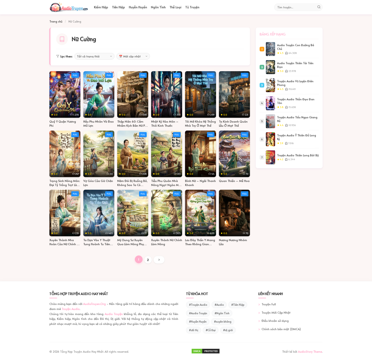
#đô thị (193, 330)
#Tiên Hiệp (237, 304)
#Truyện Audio (198, 304)
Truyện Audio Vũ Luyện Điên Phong (295, 83)
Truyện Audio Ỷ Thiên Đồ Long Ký (296, 137)
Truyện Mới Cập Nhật (276, 312)
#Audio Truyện (198, 313)
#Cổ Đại (211, 330)
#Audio (219, 304)
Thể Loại (175, 7)
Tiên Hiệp (118, 7)
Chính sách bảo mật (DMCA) (281, 329)
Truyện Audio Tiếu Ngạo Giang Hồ (297, 119)
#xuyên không (222, 321)
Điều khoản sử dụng (275, 321)
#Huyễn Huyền (198, 321)
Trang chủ (55, 21)
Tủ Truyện (192, 7)
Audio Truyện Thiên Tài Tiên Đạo (295, 64)
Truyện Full (269, 304)
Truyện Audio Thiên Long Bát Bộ (298, 155)
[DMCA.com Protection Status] (205, 353)
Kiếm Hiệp (101, 7)
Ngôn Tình (158, 7)
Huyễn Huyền (138, 7)
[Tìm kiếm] (319, 7)
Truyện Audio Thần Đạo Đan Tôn (295, 101)
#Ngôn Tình (221, 313)
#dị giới (228, 330)
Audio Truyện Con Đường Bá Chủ (295, 46)
